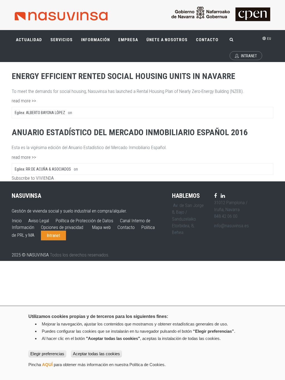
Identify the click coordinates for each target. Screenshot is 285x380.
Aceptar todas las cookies (96, 353)
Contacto (207, 39)
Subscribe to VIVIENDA (33, 178)
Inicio (17, 220)
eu (268, 39)
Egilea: (40, 112)
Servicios (63, 42)
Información (95, 39)
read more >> (24, 100)
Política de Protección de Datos (84, 220)
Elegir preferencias (47, 353)
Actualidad (31, 42)
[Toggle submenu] (38, 37)
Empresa (130, 42)
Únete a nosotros (167, 39)
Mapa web (101, 227)
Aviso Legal (38, 220)
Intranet (248, 56)
